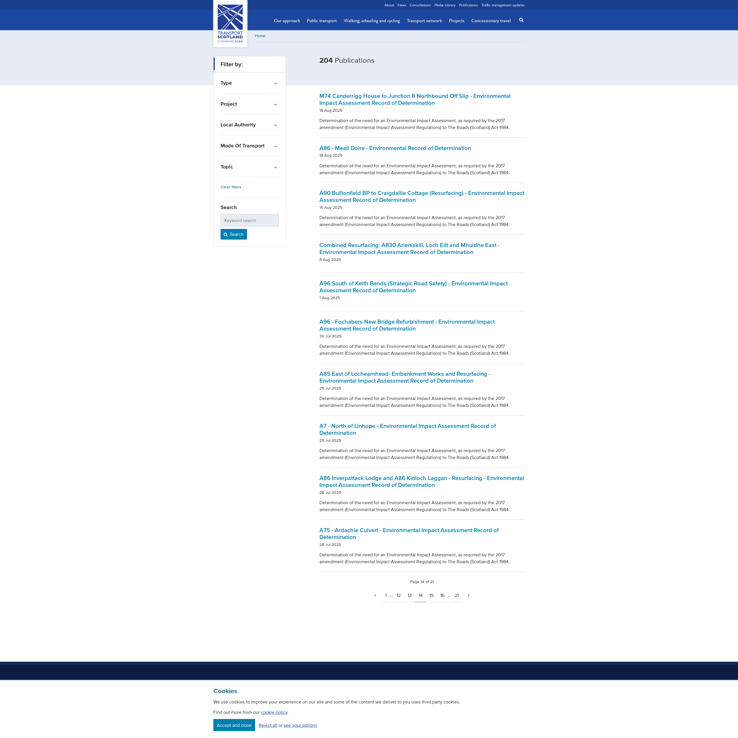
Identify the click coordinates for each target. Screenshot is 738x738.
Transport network (424, 20)
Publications (468, 5)
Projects (456, 20)
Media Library (445, 5)
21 (457, 595)
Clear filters (231, 187)
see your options (300, 725)
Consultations (420, 5)
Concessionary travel (491, 20)
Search (236, 234)
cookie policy (274, 712)
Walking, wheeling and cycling (372, 20)
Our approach (287, 20)
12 (399, 595)
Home (260, 36)
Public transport (322, 20)
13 (410, 595)
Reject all (268, 725)
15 (432, 595)
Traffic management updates (503, 5)
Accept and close (234, 725)
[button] (520, 20)
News (402, 5)
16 (442, 595)
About (389, 5)
